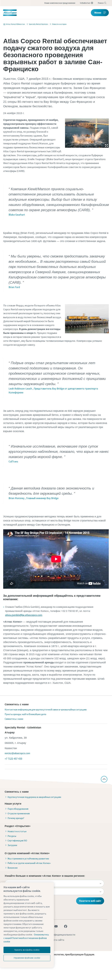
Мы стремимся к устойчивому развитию (28, 858)
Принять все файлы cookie (26, 950)
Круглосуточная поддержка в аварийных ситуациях (34, 797)
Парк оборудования (18, 808)
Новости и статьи (17, 831)
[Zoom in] (87, 132)
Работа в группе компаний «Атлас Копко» (29, 863)
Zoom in (106, 145)
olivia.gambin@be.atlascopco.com (23, 615)
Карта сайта (57, 939)
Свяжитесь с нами (14, 718)
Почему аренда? (16, 818)
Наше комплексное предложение (59, 3)
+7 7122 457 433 (13, 759)
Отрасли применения (19, 813)
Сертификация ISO (17, 840)
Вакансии (13, 867)
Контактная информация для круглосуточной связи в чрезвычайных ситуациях (46, 709)
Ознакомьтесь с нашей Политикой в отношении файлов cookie (26, 938)
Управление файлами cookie (27, 958)
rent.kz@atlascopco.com (17, 753)
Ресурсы (12, 836)
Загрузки (12, 845)
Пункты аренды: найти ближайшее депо (25, 714)
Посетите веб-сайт (90, 900)
